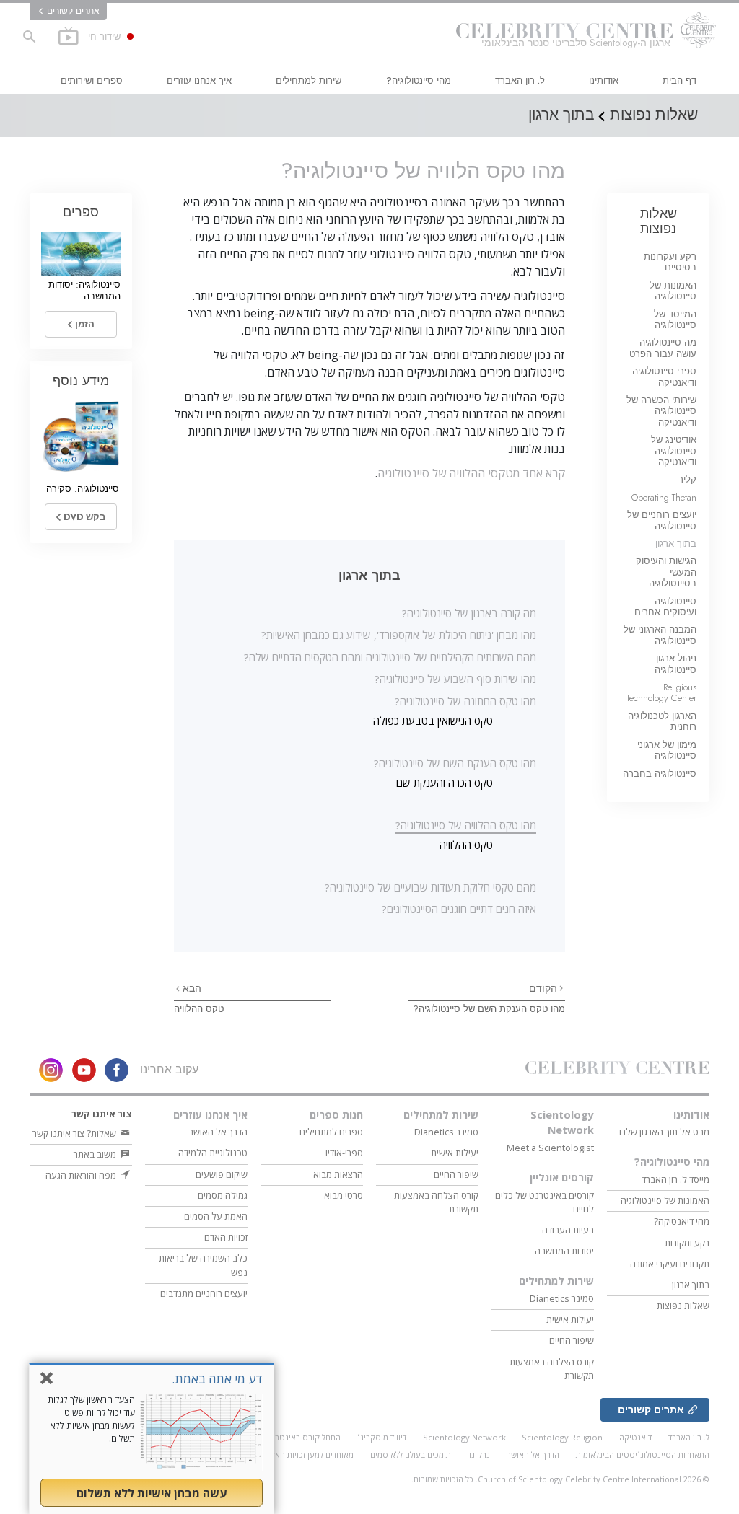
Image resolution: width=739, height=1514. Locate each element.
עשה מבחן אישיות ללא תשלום (151, 1493)
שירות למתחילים (308, 80)
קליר (687, 479)
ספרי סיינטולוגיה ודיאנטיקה (664, 376)
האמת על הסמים (216, 1216)
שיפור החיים (571, 1340)
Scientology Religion (562, 1437)
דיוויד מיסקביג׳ (381, 1437)
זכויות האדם (226, 1237)
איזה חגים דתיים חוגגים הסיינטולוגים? (459, 909)
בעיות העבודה (568, 1229)
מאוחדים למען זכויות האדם (310, 1454)
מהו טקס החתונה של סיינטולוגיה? (465, 701)
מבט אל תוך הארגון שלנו (664, 1131)
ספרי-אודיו (344, 1152)
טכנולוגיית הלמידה (213, 1152)
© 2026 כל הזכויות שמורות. (560, 1479)
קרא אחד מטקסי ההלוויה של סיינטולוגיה (471, 473)
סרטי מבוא (343, 1195)
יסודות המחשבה (564, 1250)
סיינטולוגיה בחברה (659, 773)
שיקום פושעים (222, 1174)
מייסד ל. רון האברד (675, 1179)
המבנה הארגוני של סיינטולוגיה (660, 634)
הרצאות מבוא (338, 1174)
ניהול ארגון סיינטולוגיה (675, 663)
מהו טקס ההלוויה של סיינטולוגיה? (465, 825)
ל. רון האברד (520, 80)
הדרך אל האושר (218, 1131)
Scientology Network (562, 1122)
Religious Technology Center (661, 692)
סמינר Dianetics (562, 1298)
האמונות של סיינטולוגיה (673, 290)
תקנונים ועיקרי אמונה (669, 1263)
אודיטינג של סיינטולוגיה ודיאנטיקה (673, 451)
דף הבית (679, 80)
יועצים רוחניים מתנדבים (204, 1293)
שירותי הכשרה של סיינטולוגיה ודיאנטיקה (661, 411)
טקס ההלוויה (466, 844)
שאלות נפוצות (658, 220)
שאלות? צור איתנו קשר (75, 1133)
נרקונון (478, 1454)
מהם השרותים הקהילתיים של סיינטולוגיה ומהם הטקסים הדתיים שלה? (390, 657)
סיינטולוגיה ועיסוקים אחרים (665, 606)
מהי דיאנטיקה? (681, 1221)
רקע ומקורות (687, 1242)
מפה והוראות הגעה (81, 1174)
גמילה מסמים (223, 1195)
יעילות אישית (570, 1319)
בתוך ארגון (675, 543)
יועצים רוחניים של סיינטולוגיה (661, 520)
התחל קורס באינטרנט (303, 1437)
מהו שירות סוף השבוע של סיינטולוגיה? (455, 679)
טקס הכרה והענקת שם (444, 782)
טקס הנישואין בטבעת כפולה (433, 720)
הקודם (543, 988)
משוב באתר (96, 1154)
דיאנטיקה (635, 1437)
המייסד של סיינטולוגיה (675, 319)
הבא (190, 988)
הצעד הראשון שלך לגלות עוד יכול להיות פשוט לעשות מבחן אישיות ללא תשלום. (91, 1419)
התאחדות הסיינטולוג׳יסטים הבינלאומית (642, 1454)
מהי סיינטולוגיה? (418, 80)
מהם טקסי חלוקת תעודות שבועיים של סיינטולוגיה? (430, 887)
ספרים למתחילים (331, 1131)
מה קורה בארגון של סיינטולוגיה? (469, 613)
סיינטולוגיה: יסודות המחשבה (84, 290)
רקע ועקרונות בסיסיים (670, 262)
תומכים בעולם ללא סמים (410, 1454)
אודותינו (603, 80)
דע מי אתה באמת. (217, 1378)
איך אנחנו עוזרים (199, 80)
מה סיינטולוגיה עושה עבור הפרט (662, 347)
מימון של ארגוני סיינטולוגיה (666, 750)
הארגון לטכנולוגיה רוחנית (662, 721)
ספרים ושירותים (92, 80)
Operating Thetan (663, 497)
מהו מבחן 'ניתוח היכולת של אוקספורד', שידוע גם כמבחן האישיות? (398, 635)
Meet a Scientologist (550, 1147)
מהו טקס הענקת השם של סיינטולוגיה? (455, 763)
